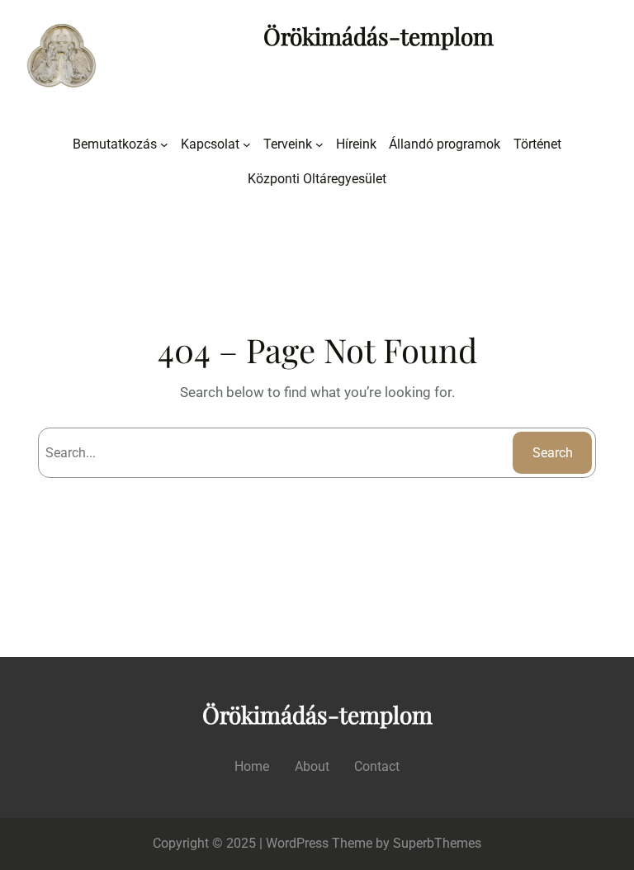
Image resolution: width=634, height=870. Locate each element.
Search (552, 453)
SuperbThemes (437, 843)
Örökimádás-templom (378, 36)
